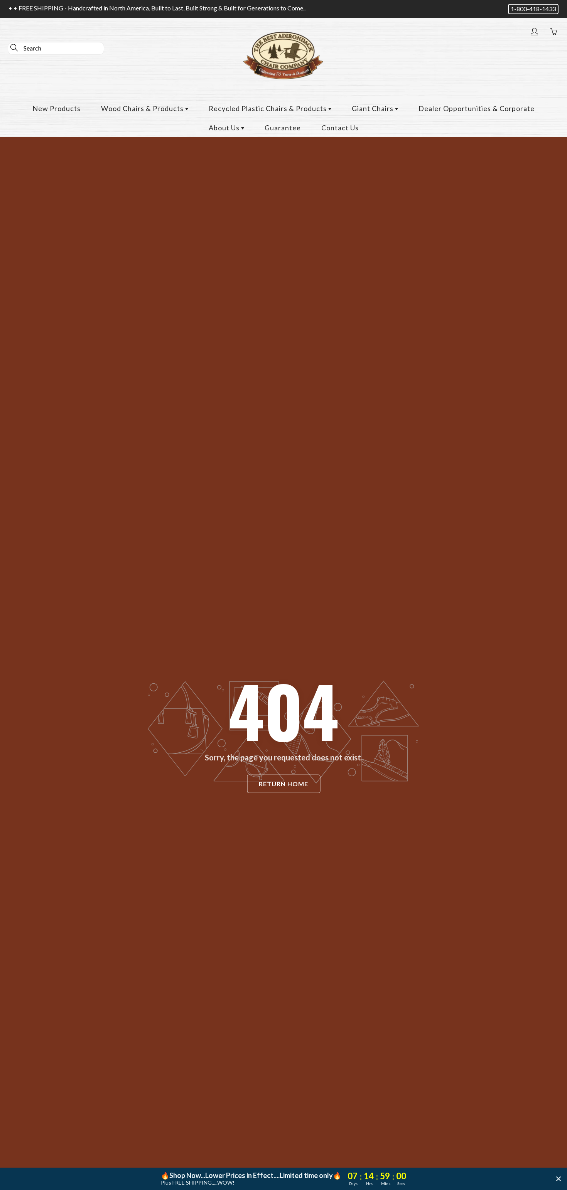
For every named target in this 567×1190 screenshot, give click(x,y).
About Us (225, 127)
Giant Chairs (373, 108)
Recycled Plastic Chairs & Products (268, 108)
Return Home (283, 783)
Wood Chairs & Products (143, 108)
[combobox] (56, 48)
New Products (56, 108)
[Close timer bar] (558, 1178)
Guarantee (283, 127)
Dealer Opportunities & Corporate (476, 108)
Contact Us (340, 127)
